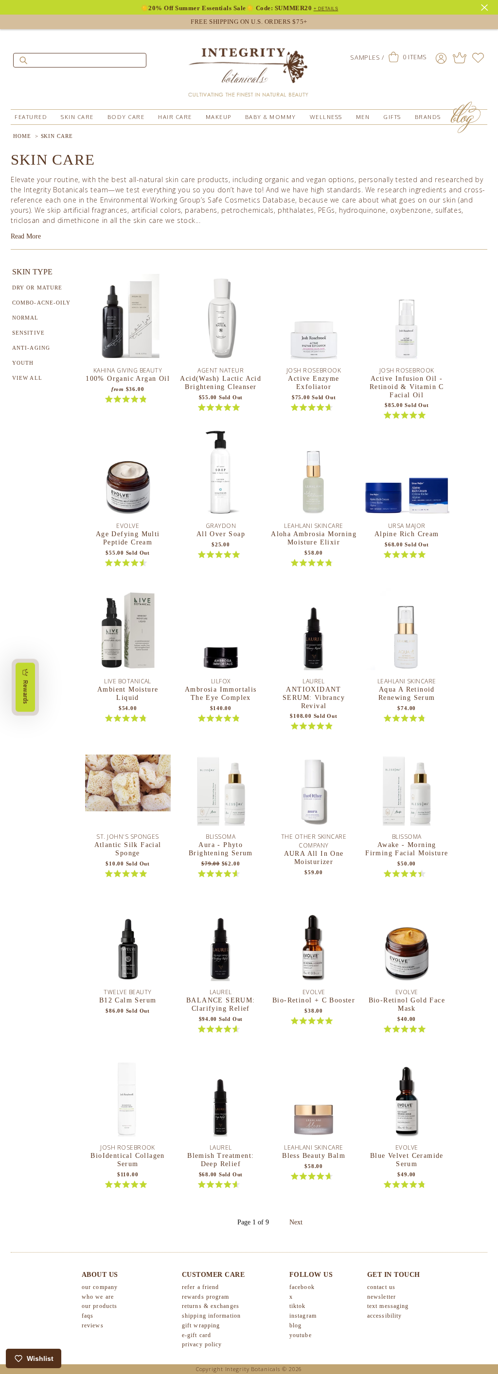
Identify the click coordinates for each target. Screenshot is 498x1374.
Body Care (126, 117)
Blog (295, 1325)
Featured (31, 117)
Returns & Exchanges (210, 1306)
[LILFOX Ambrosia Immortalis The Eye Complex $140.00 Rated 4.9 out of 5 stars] (221, 631)
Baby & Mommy (270, 117)
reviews (93, 1325)
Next (295, 1222)
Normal (25, 318)
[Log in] (441, 57)
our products (99, 1306)
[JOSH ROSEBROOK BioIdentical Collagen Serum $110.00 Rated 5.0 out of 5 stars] (128, 1097)
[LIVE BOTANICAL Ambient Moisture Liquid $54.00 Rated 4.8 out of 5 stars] (128, 631)
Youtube (300, 1335)
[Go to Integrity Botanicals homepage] (249, 68)
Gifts (392, 117)
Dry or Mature (37, 287)
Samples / (367, 57)
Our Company (100, 1287)
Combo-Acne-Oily (41, 302)
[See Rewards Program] (459, 58)
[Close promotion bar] (485, 6)
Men (363, 117)
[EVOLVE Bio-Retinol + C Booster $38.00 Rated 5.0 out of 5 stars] (313, 942)
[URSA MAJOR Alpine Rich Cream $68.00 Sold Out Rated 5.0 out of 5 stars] (406, 475)
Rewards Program (206, 1296)
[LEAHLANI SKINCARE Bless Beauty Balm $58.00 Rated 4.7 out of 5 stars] (313, 1097)
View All (27, 378)
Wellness (326, 117)
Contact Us (381, 1287)
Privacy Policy (202, 1344)
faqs (87, 1315)
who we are (98, 1296)
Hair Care (175, 117)
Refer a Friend (200, 1287)
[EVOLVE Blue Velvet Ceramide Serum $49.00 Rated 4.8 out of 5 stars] (406, 1097)
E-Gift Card (196, 1335)
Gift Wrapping (201, 1325)
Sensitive (28, 333)
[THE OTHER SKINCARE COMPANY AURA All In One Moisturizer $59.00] (313, 786)
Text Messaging (388, 1306)
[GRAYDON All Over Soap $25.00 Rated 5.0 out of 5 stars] (221, 475)
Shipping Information (211, 1315)
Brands (428, 117)
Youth (23, 363)
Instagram (303, 1315)
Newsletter (381, 1296)
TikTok (297, 1306)
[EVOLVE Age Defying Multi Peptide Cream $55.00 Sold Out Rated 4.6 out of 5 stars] (128, 475)
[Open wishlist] (478, 58)
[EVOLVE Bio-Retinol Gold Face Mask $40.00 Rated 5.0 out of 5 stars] (406, 942)
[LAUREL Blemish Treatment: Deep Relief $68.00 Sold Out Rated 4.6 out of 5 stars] (221, 1097)
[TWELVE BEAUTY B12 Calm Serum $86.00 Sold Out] (128, 942)
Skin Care (77, 117)
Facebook (302, 1287)
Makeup (218, 117)
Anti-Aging (31, 348)
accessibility (384, 1315)
